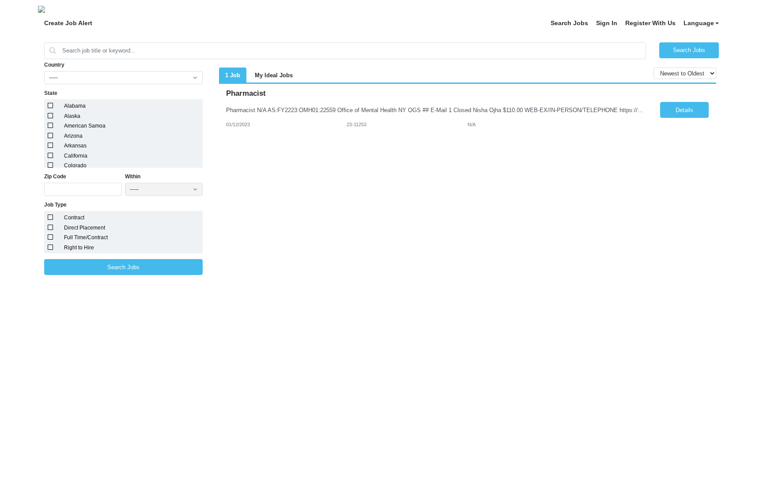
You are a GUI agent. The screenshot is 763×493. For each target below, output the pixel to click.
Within (132, 176)
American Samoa (85, 126)
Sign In (606, 22)
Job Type (55, 205)
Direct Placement (84, 228)
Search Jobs (569, 22)
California (75, 156)
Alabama (75, 106)
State (50, 93)
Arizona (73, 136)
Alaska (72, 116)
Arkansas (75, 146)
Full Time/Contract (86, 237)
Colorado (75, 165)
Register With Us (650, 22)
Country (54, 65)
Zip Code (55, 176)
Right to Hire (79, 248)
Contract (74, 218)
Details (684, 110)
